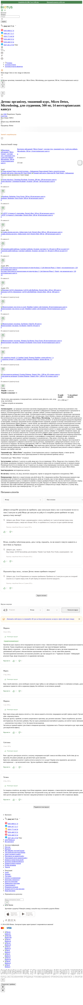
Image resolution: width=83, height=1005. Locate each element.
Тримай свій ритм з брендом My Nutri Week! (16, 173)
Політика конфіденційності (14, 861)
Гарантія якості (10, 885)
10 (1, 275)
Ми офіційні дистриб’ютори (14, 850)
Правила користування (13, 863)
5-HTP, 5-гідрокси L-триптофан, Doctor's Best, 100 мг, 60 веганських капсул (27, 215)
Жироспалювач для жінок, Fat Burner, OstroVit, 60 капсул (20, 325)
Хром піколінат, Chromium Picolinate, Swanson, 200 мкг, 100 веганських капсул (28, 181)
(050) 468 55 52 (9, 39)
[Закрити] (3, 980)
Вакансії (8, 849)
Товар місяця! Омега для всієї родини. (51, 171)
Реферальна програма (12, 883)
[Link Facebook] (6, 921)
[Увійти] (2, 48)
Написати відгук (72, 610)
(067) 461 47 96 (9, 45)
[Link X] (14, 921)
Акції (7, 872)
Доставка (8, 876)
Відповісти (6, 661)
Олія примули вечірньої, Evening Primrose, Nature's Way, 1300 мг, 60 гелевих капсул (29, 376)
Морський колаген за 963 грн (56, 2)
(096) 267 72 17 (9, 33)
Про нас (7, 847)
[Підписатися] (7, 902)
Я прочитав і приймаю (8, 984)
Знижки (7, 874)
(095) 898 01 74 (9, 31)
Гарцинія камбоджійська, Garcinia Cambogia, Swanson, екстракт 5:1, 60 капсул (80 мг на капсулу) (34, 251)
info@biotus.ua (10, 840)
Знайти (4, 21)
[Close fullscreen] (3, 93)
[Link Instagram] (9, 921)
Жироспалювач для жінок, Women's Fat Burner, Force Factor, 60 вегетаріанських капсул (30, 342)
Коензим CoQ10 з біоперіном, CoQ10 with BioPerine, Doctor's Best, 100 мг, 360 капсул (30, 292)
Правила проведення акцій (14, 860)
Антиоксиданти (10, 64)
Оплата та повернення (12, 878)
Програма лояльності (12, 880)
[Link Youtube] (12, 921)
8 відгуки (4, 116)
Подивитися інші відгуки (41, 807)
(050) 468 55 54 (9, 42)
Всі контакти (9, 841)
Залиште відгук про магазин (14, 889)
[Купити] (79, 162)
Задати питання (41, 595)
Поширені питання (11, 887)
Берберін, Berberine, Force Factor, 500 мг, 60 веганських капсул (22, 198)
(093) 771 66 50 (9, 36)
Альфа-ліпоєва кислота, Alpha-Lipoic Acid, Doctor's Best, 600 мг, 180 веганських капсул (31, 234)
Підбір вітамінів (10, 865)
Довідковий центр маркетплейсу (16, 858)
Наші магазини (10, 891)
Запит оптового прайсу (13, 854)
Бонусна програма (11, 881)
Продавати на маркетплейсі (14, 856)
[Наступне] (3, 86)
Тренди (7, 867)
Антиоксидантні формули (14, 66)
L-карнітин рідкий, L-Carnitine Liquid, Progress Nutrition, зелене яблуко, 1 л (26, 359)
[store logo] (7, 8)
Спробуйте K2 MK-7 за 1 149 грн (28, 2)
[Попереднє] (3, 83)
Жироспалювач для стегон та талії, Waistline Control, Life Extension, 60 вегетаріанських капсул (33, 309)
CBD (5, 114)
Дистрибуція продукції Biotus (15, 852)
